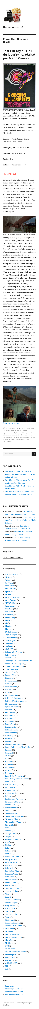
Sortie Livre (10, 908)
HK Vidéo (9, 764)
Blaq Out (8, 626)
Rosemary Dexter (9, 439)
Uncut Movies (10, 949)
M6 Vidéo (9, 810)
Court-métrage (11, 669)
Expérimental (10, 727)
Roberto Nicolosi (28, 437)
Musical (8, 831)
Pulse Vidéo (10, 868)
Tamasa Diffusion (12, 923)
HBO (7, 759)
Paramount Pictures (13, 839)
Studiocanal (10, 920)
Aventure (9, 609)
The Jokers (9, 940)
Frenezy (8, 750)
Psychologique (11, 430)
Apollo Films (10, 592)
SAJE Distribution (12, 888)
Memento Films (11, 819)
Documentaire (11, 681)
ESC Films (9, 718)
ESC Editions (10, 715)
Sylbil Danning (20, 439)
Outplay (8, 836)
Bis (4, 430)
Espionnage (10, 721)
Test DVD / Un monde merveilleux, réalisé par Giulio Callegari (20, 520)
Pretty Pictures (11, 859)
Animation (9, 586)
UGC (7, 946)
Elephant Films (11, 704)
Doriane (8, 684)
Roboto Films (10, 883)
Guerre (8, 756)
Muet (7, 828)
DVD (7, 692)
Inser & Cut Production (14, 776)
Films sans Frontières (14, 744)
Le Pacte (8, 796)
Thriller (18, 430)
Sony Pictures (10, 906)
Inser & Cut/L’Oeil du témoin (17, 779)
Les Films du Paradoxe (14, 799)
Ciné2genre (10, 643)
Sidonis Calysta (11, 903)
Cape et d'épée (11, 635)
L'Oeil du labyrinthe (25, 435)
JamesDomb (10, 428)
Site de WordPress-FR (14, 995)
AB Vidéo (8, 577)
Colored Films (10, 655)
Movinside (9, 825)
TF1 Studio (9, 929)
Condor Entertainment (14, 666)
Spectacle (9, 911)
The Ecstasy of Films (13, 937)
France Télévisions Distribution (18, 747)
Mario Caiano (7, 437)
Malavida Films (11, 813)
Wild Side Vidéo (11, 963)
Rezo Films (9, 877)
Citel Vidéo (9, 649)
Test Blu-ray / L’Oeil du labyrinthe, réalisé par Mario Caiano (19, 54)
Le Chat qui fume (12, 793)
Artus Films (30, 428)
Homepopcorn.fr (13, 27)
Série (7, 894)
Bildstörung (10, 617)
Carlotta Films (11, 638)
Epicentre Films (11, 707)
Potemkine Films (12, 857)
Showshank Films (12, 900)
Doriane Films (11, 687)
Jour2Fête (9, 782)
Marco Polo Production (14, 816)
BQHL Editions (11, 632)
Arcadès (8, 594)
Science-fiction (11, 891)
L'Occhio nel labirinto (10, 435)
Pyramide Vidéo (11, 874)
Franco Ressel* (10, 433)
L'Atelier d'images (12, 785)
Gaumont (9, 753)
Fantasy (8, 738)
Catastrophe (10, 640)
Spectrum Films (11, 914)
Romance (9, 885)
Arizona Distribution (13, 597)
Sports (8, 917)
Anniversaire (10, 589)
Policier (8, 851)
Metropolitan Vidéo (13, 822)
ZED (6, 966)
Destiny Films (10, 675)
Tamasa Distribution (13, 926)
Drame (8, 689)
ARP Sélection (11, 600)
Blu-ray (8, 629)
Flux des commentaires (14, 992)
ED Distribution (11, 695)
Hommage (9, 767)
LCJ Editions (10, 790)
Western (8, 960)
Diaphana (9, 678)
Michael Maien (18, 437)
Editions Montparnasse (14, 701)
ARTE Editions (11, 603)
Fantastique (10, 736)
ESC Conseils (10, 713)
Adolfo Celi (26, 430)
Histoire (8, 762)
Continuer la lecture (11, 423)
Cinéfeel (8, 646)
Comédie (8, 658)
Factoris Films (11, 733)
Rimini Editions (11, 880)
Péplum (8, 845)
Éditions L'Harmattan (14, 698)
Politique (8, 854)
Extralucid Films (12, 730)
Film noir (9, 741)
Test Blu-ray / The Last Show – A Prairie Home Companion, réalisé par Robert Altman (20, 474)
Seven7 (8, 897)
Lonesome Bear (11, 808)
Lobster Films (10, 805)
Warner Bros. (10, 957)
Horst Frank (31, 433)
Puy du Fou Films (12, 871)
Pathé (7, 842)
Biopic (7, 620)
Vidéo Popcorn (11, 955)
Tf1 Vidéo (9, 931)
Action (8, 580)
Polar (7, 848)
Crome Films (10, 672)
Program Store (11, 862)
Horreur (8, 770)
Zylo (7, 969)
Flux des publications (14, 989)
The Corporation (12, 934)
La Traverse (10, 787)
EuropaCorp (10, 724)
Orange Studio (11, 834)
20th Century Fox (12, 574)
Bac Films (9, 612)
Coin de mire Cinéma (13, 652)
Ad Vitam (9, 583)
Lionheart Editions (13, 802)
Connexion (9, 986)
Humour (8, 773)
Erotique (8, 710)
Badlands (9, 615)
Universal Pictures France (15, 952)
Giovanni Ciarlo (21, 433)
